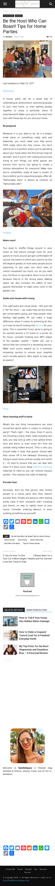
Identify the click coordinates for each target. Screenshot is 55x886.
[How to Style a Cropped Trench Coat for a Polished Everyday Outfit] (10, 635)
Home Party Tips (36, 540)
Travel (20, 869)
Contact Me (10, 869)
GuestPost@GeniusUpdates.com (16, 880)
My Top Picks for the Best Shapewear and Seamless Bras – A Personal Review (34, 649)
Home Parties (9, 540)
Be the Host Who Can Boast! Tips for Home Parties (30, 536)
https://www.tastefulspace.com (28, 595)
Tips (35, 869)
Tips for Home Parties (31, 543)
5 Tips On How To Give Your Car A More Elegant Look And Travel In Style (15, 558)
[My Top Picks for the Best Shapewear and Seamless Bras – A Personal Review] (10, 650)
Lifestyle (19, 16)
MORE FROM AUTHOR (37, 610)
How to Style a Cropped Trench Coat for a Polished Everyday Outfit (34, 635)
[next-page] (9, 660)
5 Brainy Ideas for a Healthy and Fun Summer (40, 557)
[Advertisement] (27, 695)
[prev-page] (5, 660)
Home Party (22, 540)
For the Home (16, 11)
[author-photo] (28, 587)
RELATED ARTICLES (14, 610)
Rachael (9, 37)
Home (5, 11)
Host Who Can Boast (12, 543)
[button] (5, 4)
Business (43, 869)
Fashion (27, 872)
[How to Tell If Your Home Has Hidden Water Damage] (10, 621)
